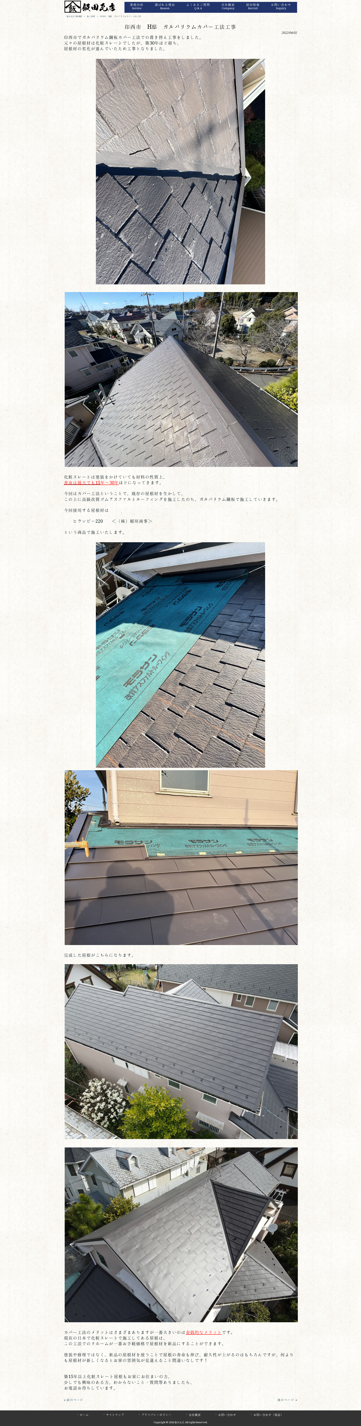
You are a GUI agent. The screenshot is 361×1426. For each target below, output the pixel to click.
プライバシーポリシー (156, 1415)
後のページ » (287, 1400)
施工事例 (91, 16)
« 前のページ (73, 1400)
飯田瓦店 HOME (74, 16)
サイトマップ (115, 1415)
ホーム (84, 1415)
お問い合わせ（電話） (268, 1415)
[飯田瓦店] (90, 12)
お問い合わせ (227, 1415)
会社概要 (195, 1415)
